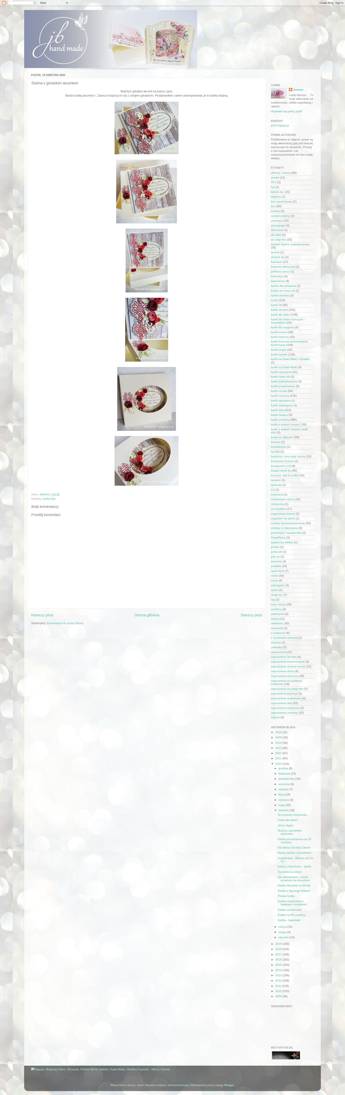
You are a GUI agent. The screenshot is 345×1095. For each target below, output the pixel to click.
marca (283, 926)
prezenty (276, 561)
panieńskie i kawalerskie (286, 532)
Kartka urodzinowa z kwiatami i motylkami (292, 903)
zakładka (276, 647)
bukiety (275, 211)
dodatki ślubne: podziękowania (290, 244)
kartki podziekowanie (284, 381)
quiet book (277, 570)
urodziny (276, 609)
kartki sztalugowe (282, 405)
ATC (273, 182)
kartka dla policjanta (283, 285)
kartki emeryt (279, 332)
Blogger (229, 1085)
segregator (278, 585)
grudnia (284, 768)
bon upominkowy (281, 201)
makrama (277, 494)
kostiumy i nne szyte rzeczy (288, 456)
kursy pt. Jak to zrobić (284, 475)
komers (275, 442)
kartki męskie (279, 354)
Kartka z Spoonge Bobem (294, 890)
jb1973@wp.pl (280, 125)
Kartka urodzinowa (289, 909)
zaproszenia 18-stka (283, 656)
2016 (279, 959)
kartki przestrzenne (283, 386)
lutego (283, 932)
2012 (279, 980)
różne (274, 575)
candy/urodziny (280, 215)
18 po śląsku (286, 825)
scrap (274, 580)
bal (273, 187)
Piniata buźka (286, 896)
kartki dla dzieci (280, 314)
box (273, 206)
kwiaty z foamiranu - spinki (294, 866)
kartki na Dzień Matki (284, 367)
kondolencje (278, 446)
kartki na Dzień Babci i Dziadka (290, 359)
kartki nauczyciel (281, 372)
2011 (278, 986)
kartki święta (279, 414)
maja (282, 805)
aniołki (275, 177)
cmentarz (277, 220)
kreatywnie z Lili (281, 466)
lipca (282, 794)
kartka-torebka (280, 295)
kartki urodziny (280, 419)
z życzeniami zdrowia (284, 637)
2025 (279, 737)
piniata (275, 547)
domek (275, 252)
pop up (275, 556)
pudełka (276, 566)
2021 (279, 758)
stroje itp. (277, 594)
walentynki (277, 614)
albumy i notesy (281, 172)
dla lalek (276, 234)
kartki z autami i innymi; (285, 424)
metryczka (277, 504)
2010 (279, 991)
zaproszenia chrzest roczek (288, 666)
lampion (276, 480)
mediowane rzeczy (282, 499)
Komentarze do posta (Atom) (65, 623)
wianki (275, 618)
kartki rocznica (280, 395)
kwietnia (284, 810)
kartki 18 (276, 305)
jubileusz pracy (280, 271)
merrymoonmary (178, 1085)
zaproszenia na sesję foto (287, 688)
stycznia (284, 937)
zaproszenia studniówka (286, 698)
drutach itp (277, 257)
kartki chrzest (279, 309)
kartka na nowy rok (283, 290)
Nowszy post (42, 615)
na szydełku (278, 508)
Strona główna (147, 615)
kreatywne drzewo (282, 461)
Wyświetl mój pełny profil (286, 111)
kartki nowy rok (280, 376)
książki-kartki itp (281, 470)
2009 (279, 996)
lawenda (276, 484)
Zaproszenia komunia (284, 676)
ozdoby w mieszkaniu (284, 528)
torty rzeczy (278, 604)
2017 (279, 954)
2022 (279, 753)
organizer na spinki (283, 518)
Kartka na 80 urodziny (291, 914)
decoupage (278, 225)
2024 (279, 742)
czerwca (284, 799)
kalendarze (278, 281)
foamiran (276, 261)
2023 (279, 748)
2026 (279, 732)
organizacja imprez (283, 513)
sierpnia (284, 789)
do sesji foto (278, 239)
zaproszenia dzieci (282, 671)
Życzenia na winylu (290, 871)
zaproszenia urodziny (284, 712)
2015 (279, 964)
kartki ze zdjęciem (282, 437)
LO (273, 489)
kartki (274, 300)
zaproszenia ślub (281, 703)
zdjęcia (275, 717)
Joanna (298, 89)
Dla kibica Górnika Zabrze (294, 847)
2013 (279, 975)
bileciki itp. (277, 191)
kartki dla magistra (282, 327)
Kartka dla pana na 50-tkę (294, 885)
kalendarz (277, 276)
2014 (279, 970)
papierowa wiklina (282, 542)
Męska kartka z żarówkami (294, 852)
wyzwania (277, 628)
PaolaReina (278, 537)
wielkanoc (277, 623)
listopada (285, 773)
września (284, 784)
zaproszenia (278, 652)
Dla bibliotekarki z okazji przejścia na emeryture (294, 879)
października (287, 778)
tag (273, 599)
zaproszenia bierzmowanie (288, 661)
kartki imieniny (280, 336)
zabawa (276, 642)
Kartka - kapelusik (289, 920)
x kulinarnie (278, 632)
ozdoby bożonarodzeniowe (288, 523)
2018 (279, 949)
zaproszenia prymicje (284, 693)
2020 (279, 763)
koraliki (275, 451)
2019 (279, 943)
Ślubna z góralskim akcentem (290, 832)
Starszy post (251, 615)
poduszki (276, 551)
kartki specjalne (280, 400)
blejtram (276, 196)
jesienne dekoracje (283, 266)
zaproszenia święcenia (285, 707)
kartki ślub (49, 498)
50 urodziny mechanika (292, 814)
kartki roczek (279, 391)
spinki (274, 590)
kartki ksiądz (279, 349)
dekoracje (277, 230)
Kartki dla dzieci (287, 820)
